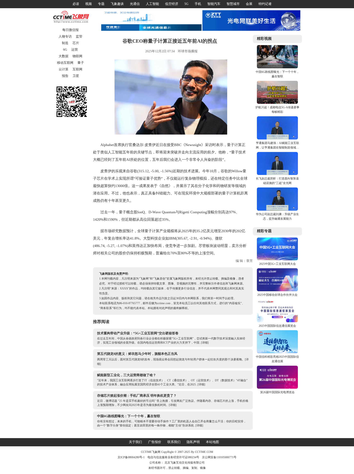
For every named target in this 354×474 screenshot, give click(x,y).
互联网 (77, 69)
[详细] (205, 342)
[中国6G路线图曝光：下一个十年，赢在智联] (277, 67)
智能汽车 (213, 4)
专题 (101, 4)
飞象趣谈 (117, 4)
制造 (65, 43)
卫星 (76, 76)
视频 (88, 4)
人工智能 (152, 4)
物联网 (77, 56)
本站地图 (212, 442)
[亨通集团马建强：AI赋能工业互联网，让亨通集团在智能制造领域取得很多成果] (277, 138)
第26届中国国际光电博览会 (277, 392)
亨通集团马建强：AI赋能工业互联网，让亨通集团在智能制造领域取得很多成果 (277, 148)
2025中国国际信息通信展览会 (277, 325)
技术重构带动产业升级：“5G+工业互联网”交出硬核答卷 (137, 333)
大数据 (63, 56)
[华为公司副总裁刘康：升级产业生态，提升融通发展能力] (277, 209)
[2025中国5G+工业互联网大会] (277, 259)
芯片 (76, 43)
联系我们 (173, 442)
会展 (249, 4)
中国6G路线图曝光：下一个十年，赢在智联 (128, 416)
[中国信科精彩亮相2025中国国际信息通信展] (277, 352)
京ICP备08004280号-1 (131, 457)
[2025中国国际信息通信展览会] (277, 321)
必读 (76, 4)
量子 (80, 62)
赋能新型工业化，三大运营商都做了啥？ (126, 375)
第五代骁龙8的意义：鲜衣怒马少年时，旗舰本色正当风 (137, 353)
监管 (79, 36)
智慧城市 (233, 4)
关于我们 (135, 442)
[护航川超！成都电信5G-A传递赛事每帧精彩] (277, 102)
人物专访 (65, 36)
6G (65, 49)
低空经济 (171, 4)
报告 (65, 76)
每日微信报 (70, 30)
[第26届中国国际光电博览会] (277, 387)
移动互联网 (65, 62)
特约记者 (265, 4)
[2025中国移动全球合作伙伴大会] (277, 290)
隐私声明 (193, 442)
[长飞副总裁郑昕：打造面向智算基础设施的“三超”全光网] (277, 174)
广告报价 (154, 442)
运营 (74, 49)
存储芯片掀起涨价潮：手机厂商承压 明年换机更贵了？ (137, 395)
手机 (198, 4)
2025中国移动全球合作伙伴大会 (277, 294)
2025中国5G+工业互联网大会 (277, 263)
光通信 (135, 4)
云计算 (63, 69)
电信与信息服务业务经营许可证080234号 (174, 457)
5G (186, 4)
